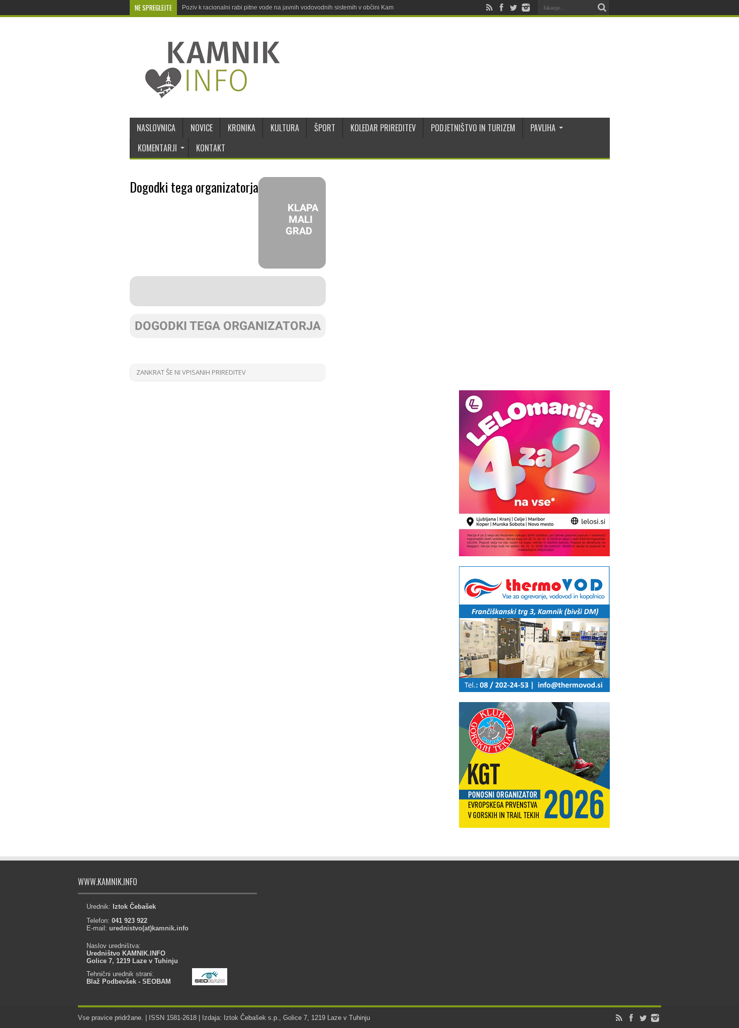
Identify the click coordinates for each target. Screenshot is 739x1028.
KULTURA (284, 128)
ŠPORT (324, 128)
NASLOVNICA (156, 128)
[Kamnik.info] (205, 92)
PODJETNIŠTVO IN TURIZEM (473, 128)
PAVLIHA (543, 128)
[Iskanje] (602, 7)
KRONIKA (241, 128)
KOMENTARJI (157, 148)
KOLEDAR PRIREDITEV (383, 128)
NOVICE (202, 128)
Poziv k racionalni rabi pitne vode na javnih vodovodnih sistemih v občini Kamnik (292, 7)
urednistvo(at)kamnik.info (149, 928)
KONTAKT (210, 148)
